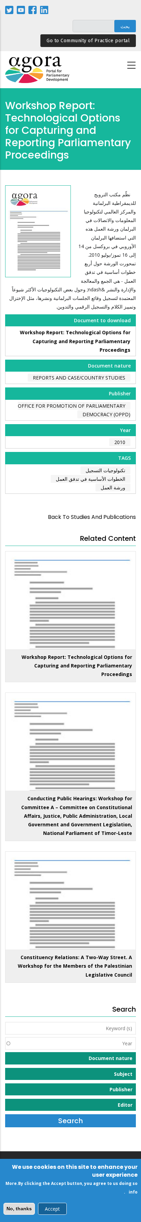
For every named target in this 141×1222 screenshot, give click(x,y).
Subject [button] (123, 1074)
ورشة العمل (113, 487)
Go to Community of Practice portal (88, 41)
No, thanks (19, 1208)
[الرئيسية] (37, 70)
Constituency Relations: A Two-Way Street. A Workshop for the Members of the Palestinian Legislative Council (75, 966)
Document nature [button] (110, 1058)
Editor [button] (125, 1105)
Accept (52, 1209)
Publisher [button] (121, 1089)
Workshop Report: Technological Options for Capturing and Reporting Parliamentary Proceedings (75, 341)
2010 (119, 442)
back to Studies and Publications (92, 517)
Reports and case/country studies (79, 377)
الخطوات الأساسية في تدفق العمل (90, 479)
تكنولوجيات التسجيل (105, 470)
